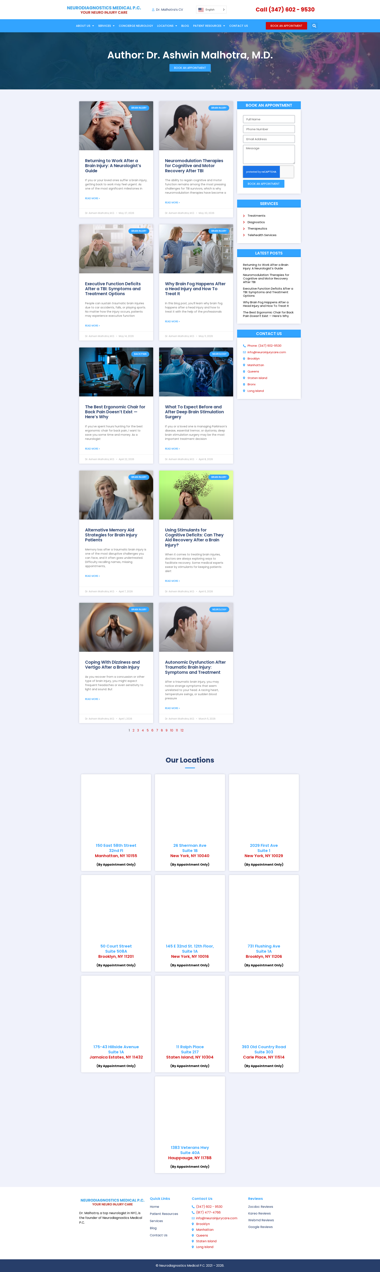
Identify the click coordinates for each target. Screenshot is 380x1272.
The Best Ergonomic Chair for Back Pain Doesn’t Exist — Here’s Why (115, 412)
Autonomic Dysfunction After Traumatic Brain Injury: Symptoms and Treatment (195, 667)
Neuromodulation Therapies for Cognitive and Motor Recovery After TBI (194, 165)
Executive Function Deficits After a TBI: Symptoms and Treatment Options (113, 289)
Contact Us (238, 26)
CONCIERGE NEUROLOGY (136, 26)
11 (177, 730)
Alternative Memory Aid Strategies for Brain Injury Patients (111, 535)
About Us (83, 26)
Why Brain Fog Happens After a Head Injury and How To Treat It (195, 289)
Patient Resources (207, 26)
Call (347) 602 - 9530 (285, 9)
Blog (185, 26)
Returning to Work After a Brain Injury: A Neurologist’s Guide (113, 165)
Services (104, 26)
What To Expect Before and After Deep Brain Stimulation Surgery (194, 412)
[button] (314, 26)
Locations (165, 26)
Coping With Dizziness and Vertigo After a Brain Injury (112, 664)
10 (171, 730)
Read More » (92, 198)
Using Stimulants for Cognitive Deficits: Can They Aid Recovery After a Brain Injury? (194, 537)
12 (182, 730)
